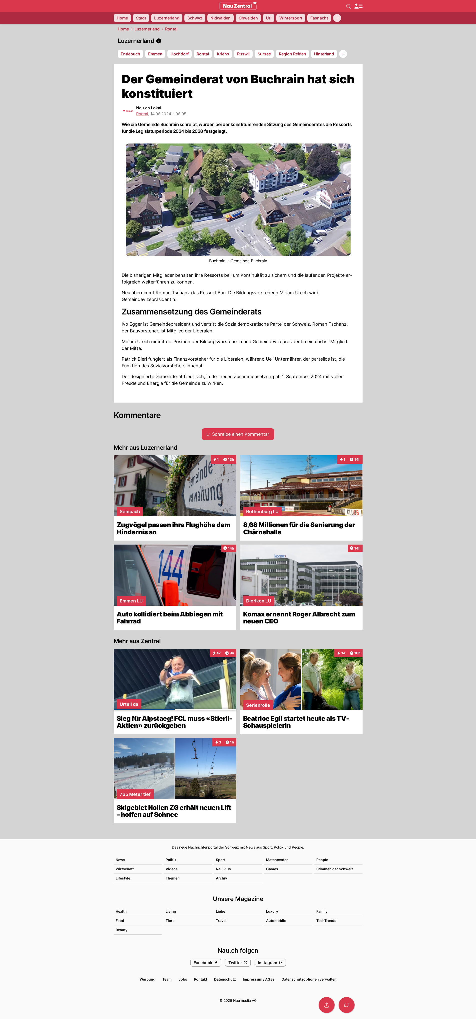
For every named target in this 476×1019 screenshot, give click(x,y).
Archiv (221, 878)
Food (120, 920)
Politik (171, 860)
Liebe (220, 911)
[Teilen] (327, 1005)
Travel (221, 920)
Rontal (171, 28)
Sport (220, 860)
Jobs (183, 979)
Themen (173, 878)
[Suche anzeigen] (348, 6)
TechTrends (326, 920)
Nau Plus (223, 869)
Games (272, 869)
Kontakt (200, 979)
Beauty (121, 930)
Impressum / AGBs (259, 979)
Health (121, 911)
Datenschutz (225, 979)
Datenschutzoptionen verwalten (309, 979)
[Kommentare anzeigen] (347, 1005)
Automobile (276, 920)
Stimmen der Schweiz (334, 869)
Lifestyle (123, 878)
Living (171, 911)
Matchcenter (277, 860)
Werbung (147, 979)
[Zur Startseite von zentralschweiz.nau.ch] (238, 6)
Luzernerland (147, 28)
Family (322, 911)
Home (123, 28)
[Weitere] (337, 18)
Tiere (170, 920)
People (322, 860)
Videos (172, 869)
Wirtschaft (125, 869)
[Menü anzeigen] (358, 6)
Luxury (272, 911)
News (120, 860)
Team (167, 979)
